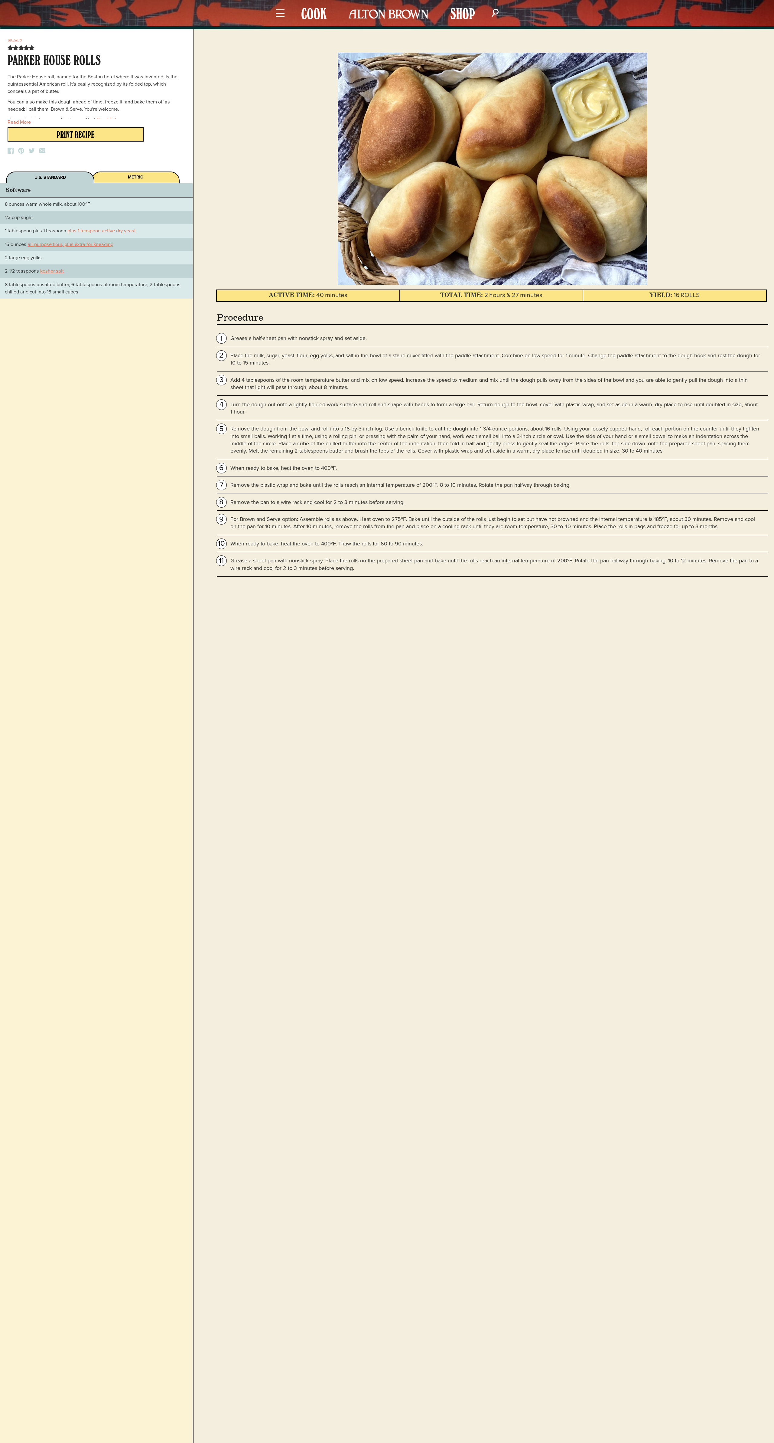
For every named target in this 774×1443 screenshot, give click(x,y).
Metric (135, 177)
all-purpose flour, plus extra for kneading (70, 244)
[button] (10, 48)
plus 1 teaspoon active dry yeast (101, 231)
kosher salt (52, 271)
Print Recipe (76, 136)
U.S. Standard (50, 177)
